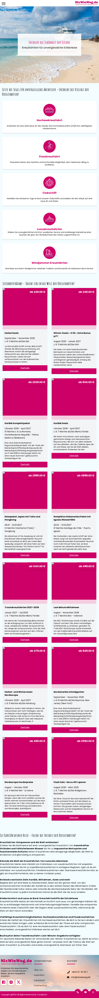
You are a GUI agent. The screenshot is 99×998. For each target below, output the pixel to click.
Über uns (38, 969)
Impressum (39, 980)
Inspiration (39, 975)
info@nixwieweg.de (80, 977)
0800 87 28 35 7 (80, 972)
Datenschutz (40, 985)
